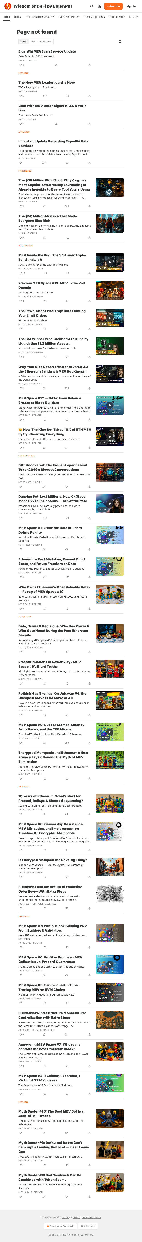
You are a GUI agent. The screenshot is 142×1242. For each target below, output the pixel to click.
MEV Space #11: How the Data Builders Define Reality (50, 530)
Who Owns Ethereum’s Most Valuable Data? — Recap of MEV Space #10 (54, 589)
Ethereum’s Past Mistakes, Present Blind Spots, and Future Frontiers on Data (51, 561)
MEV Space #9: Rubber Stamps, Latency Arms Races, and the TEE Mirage (51, 727)
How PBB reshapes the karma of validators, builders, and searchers (52, 936)
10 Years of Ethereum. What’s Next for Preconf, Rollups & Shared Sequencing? (50, 798)
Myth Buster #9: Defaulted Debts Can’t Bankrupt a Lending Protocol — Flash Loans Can (53, 1147)
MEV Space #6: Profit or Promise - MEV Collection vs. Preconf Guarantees (50, 959)
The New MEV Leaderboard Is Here (46, 82)
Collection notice (91, 1217)
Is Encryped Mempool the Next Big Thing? (52, 860)
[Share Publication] (99, 6)
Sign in (131, 6)
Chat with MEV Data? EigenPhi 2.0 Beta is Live (52, 108)
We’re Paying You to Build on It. (37, 87)
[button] (6, 17)
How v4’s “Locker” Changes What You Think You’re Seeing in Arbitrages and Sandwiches (54, 704)
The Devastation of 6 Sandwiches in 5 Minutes (45, 1085)
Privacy (66, 1217)
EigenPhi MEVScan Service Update (47, 51)
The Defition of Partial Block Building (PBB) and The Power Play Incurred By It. (53, 1055)
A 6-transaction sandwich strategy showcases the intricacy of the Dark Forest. (54, 377)
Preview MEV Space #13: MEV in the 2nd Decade (51, 285)
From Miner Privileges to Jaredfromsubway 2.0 (46, 994)
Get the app (88, 1226)
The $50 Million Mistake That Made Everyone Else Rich (47, 218)
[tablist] (36, 41)
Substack (54, 1234)
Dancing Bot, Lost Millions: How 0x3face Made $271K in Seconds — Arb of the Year (52, 499)
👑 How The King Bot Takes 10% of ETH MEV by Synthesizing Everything (54, 432)
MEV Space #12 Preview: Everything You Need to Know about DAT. (54, 476)
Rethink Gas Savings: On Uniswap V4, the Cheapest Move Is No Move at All (52, 695)
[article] (71, 58)
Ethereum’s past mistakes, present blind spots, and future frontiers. (52, 598)
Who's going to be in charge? (35, 292)
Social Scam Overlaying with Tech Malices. (43, 264)
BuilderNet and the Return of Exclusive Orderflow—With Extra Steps (50, 889)
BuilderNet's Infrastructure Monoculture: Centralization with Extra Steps (52, 1015)
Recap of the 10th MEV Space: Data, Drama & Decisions (51, 568)
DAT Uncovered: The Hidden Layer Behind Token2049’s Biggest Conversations (52, 467)
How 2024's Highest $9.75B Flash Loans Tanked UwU (50, 1156)
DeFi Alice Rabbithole (44, 904)
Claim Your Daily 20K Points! (35, 115)
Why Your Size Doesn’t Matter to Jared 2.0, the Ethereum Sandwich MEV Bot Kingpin (53, 369)
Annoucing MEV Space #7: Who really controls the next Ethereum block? (49, 1046)
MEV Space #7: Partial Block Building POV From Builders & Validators (52, 928)
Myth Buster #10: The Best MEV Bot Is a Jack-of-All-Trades (50, 1113)
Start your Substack (62, 1226)
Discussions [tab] (44, 41)
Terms (76, 1217)
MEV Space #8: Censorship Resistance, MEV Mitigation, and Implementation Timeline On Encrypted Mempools (51, 828)
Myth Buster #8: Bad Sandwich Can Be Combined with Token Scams (49, 1177)
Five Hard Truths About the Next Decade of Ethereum (50, 734)
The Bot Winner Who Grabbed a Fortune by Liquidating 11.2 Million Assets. (53, 341)
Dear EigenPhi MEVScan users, (36, 56)
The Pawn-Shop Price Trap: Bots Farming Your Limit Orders (52, 313)
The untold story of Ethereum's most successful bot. (49, 439)
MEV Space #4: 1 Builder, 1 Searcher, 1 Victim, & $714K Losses (49, 1078)
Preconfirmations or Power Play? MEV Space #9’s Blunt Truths (49, 664)
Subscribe (113, 6)
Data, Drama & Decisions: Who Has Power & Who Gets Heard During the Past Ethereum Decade (53, 630)
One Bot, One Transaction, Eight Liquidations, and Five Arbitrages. (50, 1122)
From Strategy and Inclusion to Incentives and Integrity (51, 966)
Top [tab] (33, 41)
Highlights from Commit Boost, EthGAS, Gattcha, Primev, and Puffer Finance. (54, 673)
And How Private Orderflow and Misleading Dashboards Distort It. (52, 538)
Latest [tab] (24, 41)
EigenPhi (32, 60)
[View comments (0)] (44, 206)
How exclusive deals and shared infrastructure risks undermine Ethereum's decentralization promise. (49, 897)
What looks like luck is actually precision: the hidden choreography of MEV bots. (49, 507)
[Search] (91, 6)
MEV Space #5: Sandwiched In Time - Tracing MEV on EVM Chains (49, 987)
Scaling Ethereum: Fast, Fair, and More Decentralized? (50, 805)
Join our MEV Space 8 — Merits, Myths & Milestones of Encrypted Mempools (50, 866)
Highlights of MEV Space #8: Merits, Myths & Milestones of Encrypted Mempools (53, 768)
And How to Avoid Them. (33, 320)
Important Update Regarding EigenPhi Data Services (53, 143)
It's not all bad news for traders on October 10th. (47, 348)
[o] (109, 262)
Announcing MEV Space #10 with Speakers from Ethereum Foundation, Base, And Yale (53, 641)
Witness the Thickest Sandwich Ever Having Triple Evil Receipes (50, 1186)
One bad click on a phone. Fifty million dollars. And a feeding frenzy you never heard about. (54, 227)
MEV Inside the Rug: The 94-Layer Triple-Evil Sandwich (52, 257)
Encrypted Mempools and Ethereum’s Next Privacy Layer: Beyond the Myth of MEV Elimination (53, 757)
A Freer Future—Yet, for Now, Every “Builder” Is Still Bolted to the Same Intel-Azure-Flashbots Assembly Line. (54, 1024)
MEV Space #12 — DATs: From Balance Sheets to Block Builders (49, 400)
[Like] (20, 163)
